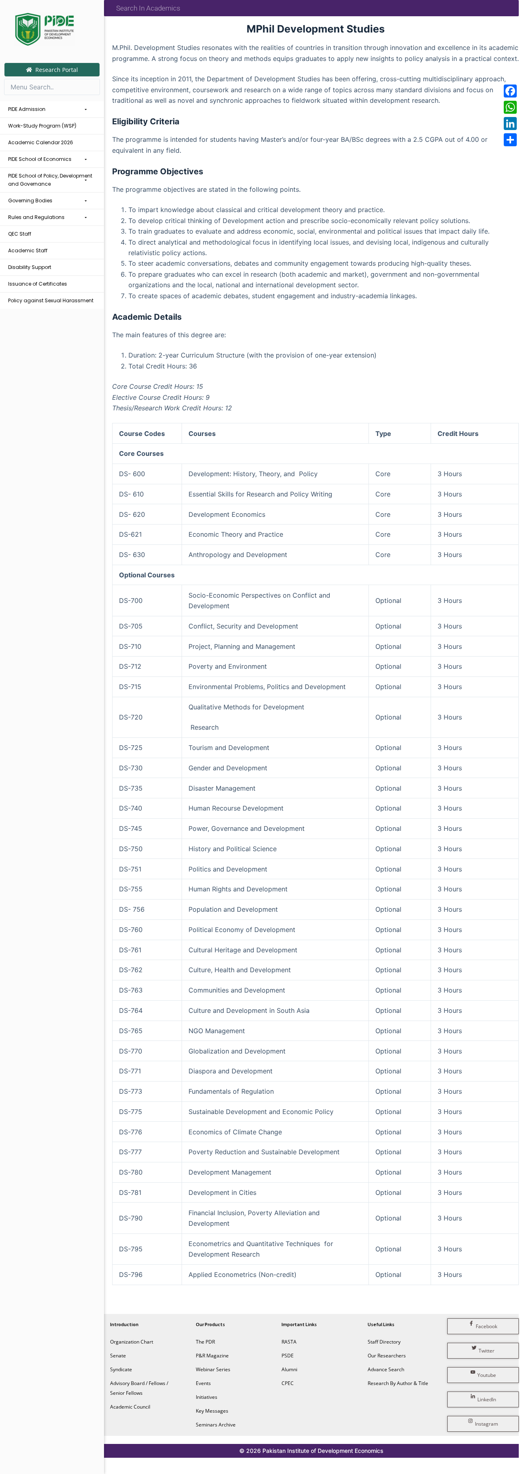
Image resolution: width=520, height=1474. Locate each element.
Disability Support (29, 267)
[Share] (510, 140)
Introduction (124, 1324)
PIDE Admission (27, 109)
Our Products (210, 1324)
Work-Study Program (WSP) (42, 125)
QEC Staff (19, 233)
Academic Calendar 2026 (40, 142)
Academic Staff (28, 250)
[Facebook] (510, 91)
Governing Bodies (30, 200)
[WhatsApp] (510, 107)
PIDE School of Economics (40, 159)
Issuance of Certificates (37, 283)
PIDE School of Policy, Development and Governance (50, 179)
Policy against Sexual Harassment (50, 300)
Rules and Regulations (36, 217)
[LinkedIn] (510, 123)
